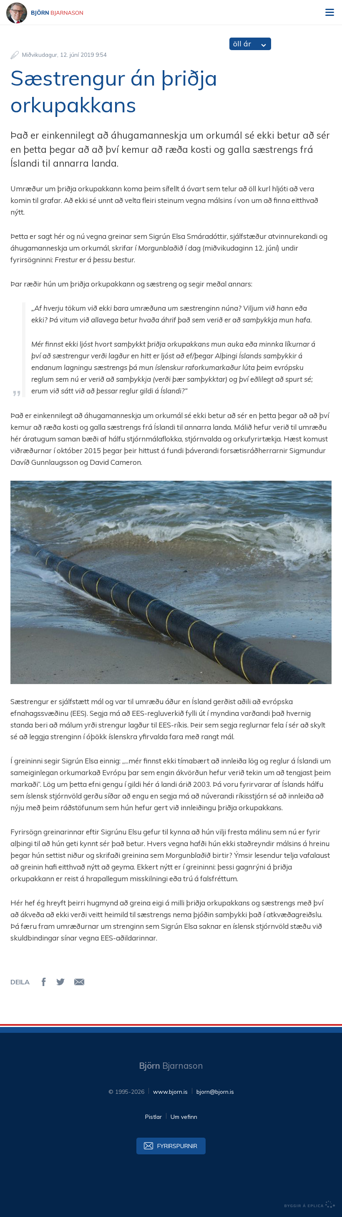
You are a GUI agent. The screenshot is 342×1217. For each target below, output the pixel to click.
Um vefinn (184, 1116)
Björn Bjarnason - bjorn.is (52, 13)
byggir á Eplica (310, 1204)
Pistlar (153, 1116)
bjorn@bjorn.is (215, 1091)
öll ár (242, 43)
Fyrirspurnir (177, 1145)
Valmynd (329, 12)
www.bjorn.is (170, 1091)
